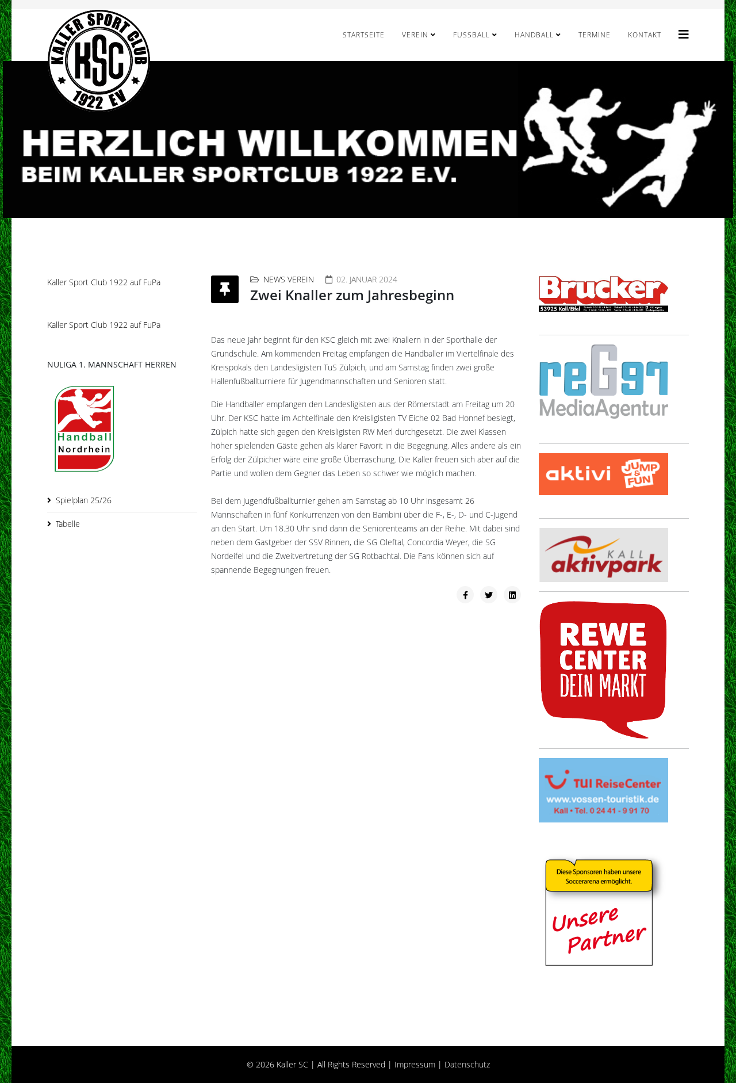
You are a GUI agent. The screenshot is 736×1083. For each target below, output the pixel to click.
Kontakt (644, 35)
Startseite (364, 35)
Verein (415, 35)
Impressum (414, 1064)
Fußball (471, 35)
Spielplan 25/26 (84, 500)
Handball (534, 35)
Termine (594, 35)
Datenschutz (467, 1064)
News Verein (288, 279)
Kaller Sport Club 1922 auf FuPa (103, 282)
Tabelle (68, 523)
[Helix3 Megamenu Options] (683, 34)
